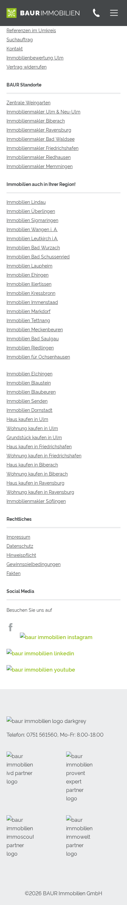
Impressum (18, 536)
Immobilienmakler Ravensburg (39, 129)
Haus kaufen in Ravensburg (35, 482)
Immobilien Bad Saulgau (33, 338)
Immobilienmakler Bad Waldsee (41, 139)
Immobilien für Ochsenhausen (38, 356)
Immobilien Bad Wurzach (33, 247)
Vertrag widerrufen (27, 66)
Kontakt (15, 48)
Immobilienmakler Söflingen (36, 501)
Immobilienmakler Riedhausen (39, 157)
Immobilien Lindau (26, 202)
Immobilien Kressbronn (31, 293)
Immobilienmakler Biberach (36, 120)
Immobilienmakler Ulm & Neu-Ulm (43, 111)
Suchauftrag (20, 39)
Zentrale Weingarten (28, 102)
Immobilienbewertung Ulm (35, 57)
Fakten (14, 573)
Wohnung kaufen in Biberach (37, 473)
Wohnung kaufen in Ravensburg (40, 492)
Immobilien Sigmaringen (32, 220)
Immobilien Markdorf (28, 311)
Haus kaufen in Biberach (32, 464)
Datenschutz (20, 546)
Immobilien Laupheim (29, 265)
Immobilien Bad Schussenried (38, 256)
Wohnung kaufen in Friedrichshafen (44, 455)
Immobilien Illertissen (29, 284)
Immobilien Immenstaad (32, 302)
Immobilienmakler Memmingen (40, 166)
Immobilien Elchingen (29, 373)
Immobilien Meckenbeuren (35, 329)
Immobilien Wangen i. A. (32, 229)
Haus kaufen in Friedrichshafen (39, 446)
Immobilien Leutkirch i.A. (32, 238)
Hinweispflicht (21, 555)
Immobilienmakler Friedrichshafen (42, 148)
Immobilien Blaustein (29, 382)
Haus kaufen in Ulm (27, 419)
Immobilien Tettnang (28, 320)
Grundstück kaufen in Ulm (34, 437)
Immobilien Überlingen (31, 211)
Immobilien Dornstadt (29, 410)
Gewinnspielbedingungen (34, 564)
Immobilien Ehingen (28, 274)
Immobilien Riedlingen (30, 347)
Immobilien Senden (27, 401)
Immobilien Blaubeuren (31, 391)
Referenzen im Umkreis (31, 30)
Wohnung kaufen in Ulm (32, 428)
